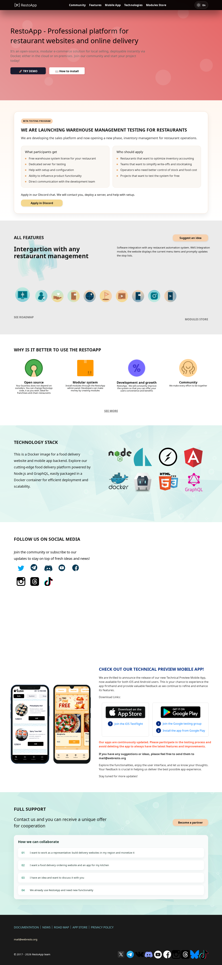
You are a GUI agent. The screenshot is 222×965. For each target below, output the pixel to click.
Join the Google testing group (182, 724)
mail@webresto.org (25, 939)
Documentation (26, 927)
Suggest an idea (191, 238)
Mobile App (113, 5)
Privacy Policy (102, 927)
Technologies (133, 5)
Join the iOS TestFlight (128, 724)
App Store (79, 927)
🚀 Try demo (28, 71)
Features (95, 5)
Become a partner (190, 822)
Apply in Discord (42, 203)
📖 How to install (67, 71)
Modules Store (156, 5)
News (46, 927)
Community (77, 5)
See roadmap (24, 317)
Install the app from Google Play (184, 730)
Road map (61, 927)
